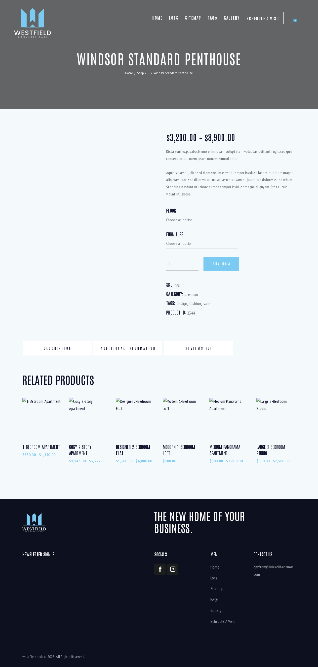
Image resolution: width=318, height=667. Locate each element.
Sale (206, 303)
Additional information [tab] (128, 348)
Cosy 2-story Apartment (80, 450)
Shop (140, 73)
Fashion (195, 303)
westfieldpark (32, 656)
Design (182, 303)
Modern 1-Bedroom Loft (179, 450)
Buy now (222, 264)
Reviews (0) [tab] (199, 348)
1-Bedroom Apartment (41, 447)
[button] (145, 280)
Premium (191, 294)
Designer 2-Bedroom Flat (133, 450)
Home (129, 73)
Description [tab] (58, 348)
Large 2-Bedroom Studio (270, 450)
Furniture (174, 234)
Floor (171, 210)
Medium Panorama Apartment (224, 450)
